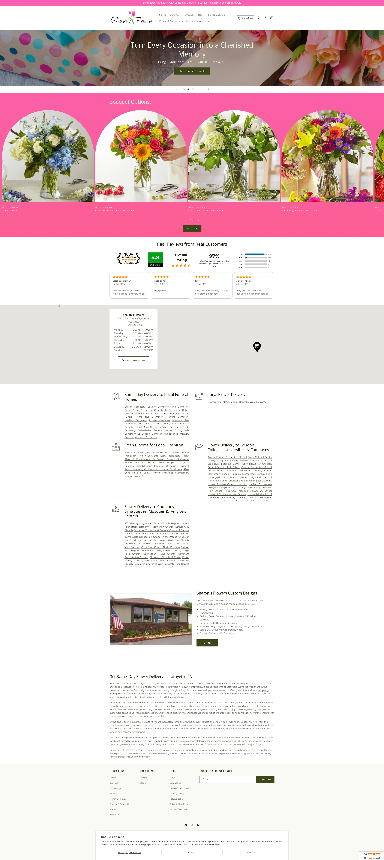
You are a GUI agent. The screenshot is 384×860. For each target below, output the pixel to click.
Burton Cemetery (134, 406)
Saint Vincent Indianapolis (160, 472)
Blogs (143, 783)
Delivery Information (180, 788)
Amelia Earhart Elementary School (227, 457)
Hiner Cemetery (164, 413)
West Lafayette (258, 401)
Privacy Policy (211, 844)
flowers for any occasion (211, 740)
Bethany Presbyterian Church (156, 526)
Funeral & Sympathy (120, 804)
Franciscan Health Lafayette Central (168, 452)
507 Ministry (131, 523)
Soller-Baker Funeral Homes (155, 430)
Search (143, 777)
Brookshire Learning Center (224, 463)
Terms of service (178, 809)
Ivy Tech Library (251, 487)
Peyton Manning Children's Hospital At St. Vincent (153, 469)
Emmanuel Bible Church (160, 560)
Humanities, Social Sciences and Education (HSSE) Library (240, 480)
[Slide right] (198, 220)
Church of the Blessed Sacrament (144, 543)
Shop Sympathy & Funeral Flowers (267, 66)
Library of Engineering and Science (227, 494)
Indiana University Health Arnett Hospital (150, 462)
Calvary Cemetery (158, 406)
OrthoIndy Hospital (177, 465)
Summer (114, 783)
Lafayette (222, 401)
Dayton (212, 401)
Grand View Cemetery (138, 410)
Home (113, 793)
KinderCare (230, 490)
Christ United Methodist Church (169, 540)
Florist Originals (118, 798)
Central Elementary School (256, 467)
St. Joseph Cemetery (150, 433)
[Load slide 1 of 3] (184, 89)
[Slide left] (185, 220)
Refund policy (177, 798)
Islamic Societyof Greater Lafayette (227, 484)
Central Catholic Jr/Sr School (224, 467)
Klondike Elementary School (255, 490)
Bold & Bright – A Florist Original (299, 210)
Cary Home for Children (257, 463)
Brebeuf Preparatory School (255, 460)
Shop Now (207, 643)
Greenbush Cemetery (167, 410)
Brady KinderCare (227, 460)
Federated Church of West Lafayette (154, 563)
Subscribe (265, 779)
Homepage (115, 788)
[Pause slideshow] (207, 89)
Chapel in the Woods (165, 536)
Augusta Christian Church (155, 523)
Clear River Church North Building (160, 547)
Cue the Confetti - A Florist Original (114, 210)
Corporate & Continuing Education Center (234, 470)
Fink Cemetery (180, 406)
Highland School (261, 477)
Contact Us (175, 783)
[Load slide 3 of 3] (192, 89)
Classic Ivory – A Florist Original (205, 210)
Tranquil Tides (10, 210)
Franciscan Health (134, 452)
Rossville (244, 401)
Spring (113, 777)
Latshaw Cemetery (135, 420)
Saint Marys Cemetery (148, 427)
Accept (190, 852)
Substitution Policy (180, 804)
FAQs (172, 777)
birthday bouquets (131, 740)
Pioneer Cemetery (159, 420)
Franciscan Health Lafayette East (144, 455)
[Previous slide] (176, 89)
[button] (171, 21)
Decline (251, 852)
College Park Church (168, 550)
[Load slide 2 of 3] (188, 89)
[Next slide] (200, 89)
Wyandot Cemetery (146, 437)
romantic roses (265, 737)
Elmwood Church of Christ (165, 557)
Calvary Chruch (145, 533)
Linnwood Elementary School (227, 497)
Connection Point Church (159, 553)
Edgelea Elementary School (248, 473)
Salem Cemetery (171, 427)
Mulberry (233, 401)
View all (192, 228)
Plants (113, 809)
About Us (114, 814)
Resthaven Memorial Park (153, 423)
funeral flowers (181, 709)
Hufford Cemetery (178, 416)
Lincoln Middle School (260, 494)
